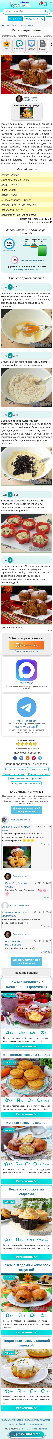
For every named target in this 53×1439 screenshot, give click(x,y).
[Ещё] (49, 18)
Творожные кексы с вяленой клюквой (26, 1342)
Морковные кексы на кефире (26, 1054)
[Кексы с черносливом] (26, 74)
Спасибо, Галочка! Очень (16, 884)
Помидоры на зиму (34, 18)
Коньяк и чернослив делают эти (14, 914)
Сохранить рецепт (28, 1434)
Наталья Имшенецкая (20, 905)
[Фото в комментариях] (17, 856)
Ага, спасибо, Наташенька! (13, 942)
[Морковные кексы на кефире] (26, 1077)
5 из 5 (35, 744)
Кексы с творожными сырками (26, 1191)
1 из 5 (18, 744)
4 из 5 (31, 744)
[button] (42, 48)
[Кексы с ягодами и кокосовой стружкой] (26, 1292)
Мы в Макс (26, 683)
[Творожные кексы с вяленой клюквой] (26, 1367)
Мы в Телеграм (26, 720)
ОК (28, 1428)
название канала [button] (25, 726)
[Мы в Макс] (26, 670)
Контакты (12, 1424)
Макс (34, 1428)
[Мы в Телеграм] (26, 708)
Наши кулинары (36, 1424)
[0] (34, 47)
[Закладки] (45, 3)
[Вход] (50, 3)
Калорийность (36, 35)
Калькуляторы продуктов (37, 1419)
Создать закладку (29, 645)
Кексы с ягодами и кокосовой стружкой (27, 1267)
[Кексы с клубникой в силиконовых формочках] (26, 1009)
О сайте (23, 1424)
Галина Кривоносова (20, 819)
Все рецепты (15, 18)
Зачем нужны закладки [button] (26, 651)
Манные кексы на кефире (26, 1122)
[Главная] (20, 4)
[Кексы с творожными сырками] (26, 1216)
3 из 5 (26, 744)
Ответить (45, 843)
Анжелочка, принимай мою (16, 828)
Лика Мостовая (20, 876)
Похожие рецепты (9, 35)
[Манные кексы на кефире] (26, 1143)
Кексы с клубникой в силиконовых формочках (26, 984)
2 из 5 (22, 744)
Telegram (43, 1428)
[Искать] (47, 11)
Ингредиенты (23, 35)
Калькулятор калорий (12, 1419)
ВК (23, 1428)
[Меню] (3, 4)
